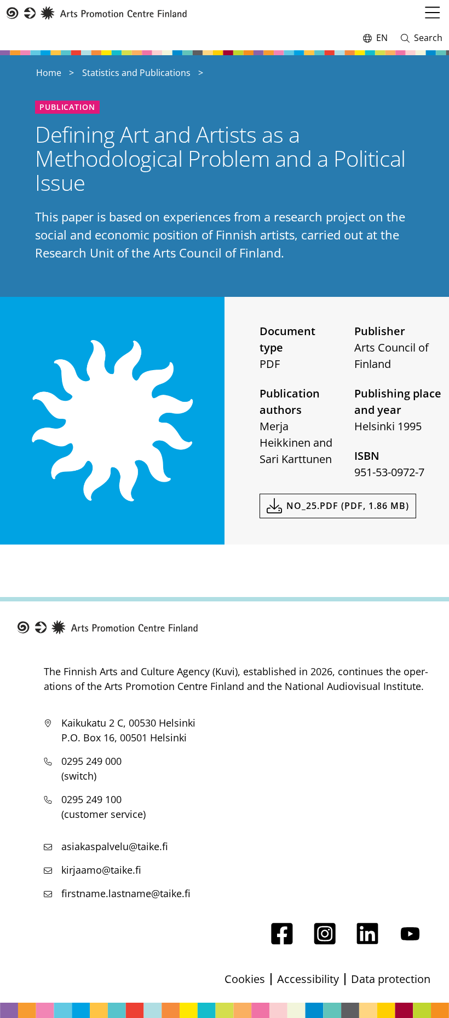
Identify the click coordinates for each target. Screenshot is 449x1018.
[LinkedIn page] (367, 940)
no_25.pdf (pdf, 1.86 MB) (347, 506)
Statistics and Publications (136, 73)
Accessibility (308, 979)
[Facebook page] (282, 940)
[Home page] (97, 13)
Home (48, 73)
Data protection (390, 979)
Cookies (245, 979)
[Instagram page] (324, 940)
